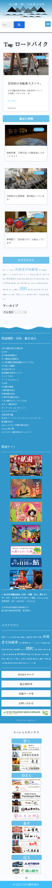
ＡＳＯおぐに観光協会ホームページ (16, 432)
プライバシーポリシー (26, 720)
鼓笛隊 (19, 279)
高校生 (44, 275)
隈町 (24, 288)
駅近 (23, 279)
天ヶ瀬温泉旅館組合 (10, 358)
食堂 (42, 290)
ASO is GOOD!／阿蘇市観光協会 (15, 425)
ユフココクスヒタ (9, 411)
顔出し (36, 294)
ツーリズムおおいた (10, 379)
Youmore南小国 (7, 428)
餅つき (11, 290)
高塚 (17, 294)
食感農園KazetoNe (19, 649)
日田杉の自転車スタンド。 (25, 83)
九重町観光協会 (8, 390)
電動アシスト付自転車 (10, 275)
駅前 (43, 279)
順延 (27, 279)
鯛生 (14, 283)
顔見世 (40, 649)
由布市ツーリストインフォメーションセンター (21, 418)
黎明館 (7, 283)
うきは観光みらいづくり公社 (14, 400)
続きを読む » (12, 100)
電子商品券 (34, 290)
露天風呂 (30, 294)
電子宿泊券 (37, 279)
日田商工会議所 (8, 365)
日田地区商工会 (8, 369)
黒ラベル (6, 270)
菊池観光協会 (7, 421)
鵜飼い (45, 270)
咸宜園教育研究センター (12, 372)
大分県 (4, 383)
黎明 (22, 283)
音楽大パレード (24, 275)
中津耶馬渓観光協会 (10, 397)
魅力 (13, 294)
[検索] (19, 24)
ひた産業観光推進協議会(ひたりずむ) (17, 362)
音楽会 (12, 270)
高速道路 (42, 294)
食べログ (23, 294)
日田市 (4, 351)
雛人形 (39, 275)
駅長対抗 (33, 275)
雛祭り (16, 290)
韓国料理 (40, 283)
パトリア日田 (7, 376)
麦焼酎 (39, 637)
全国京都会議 (7, 414)
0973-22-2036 (42, 597)
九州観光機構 (7, 386)
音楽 (31, 279)
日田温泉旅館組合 (9, 355)
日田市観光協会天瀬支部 (12, 348)
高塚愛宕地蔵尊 (26, 269)
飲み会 (33, 283)
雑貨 (18, 283)
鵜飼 (47, 294)
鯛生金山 (28, 283)
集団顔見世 (11, 278)
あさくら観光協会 (9, 404)
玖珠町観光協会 (8, 393)
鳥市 (4, 299)
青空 (40, 270)
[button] (48, 24)
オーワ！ (13, 407)
